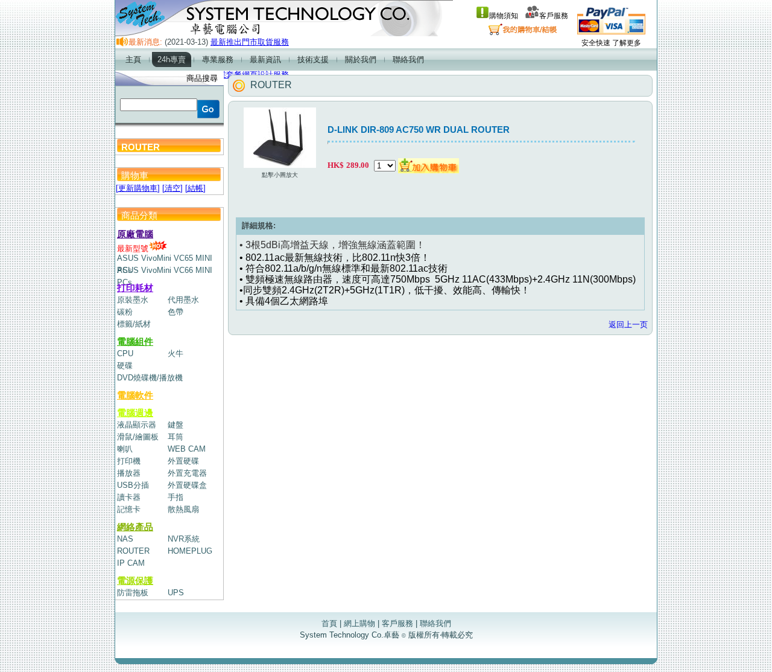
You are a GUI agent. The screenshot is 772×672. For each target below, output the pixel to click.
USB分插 (133, 485)
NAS (125, 538)
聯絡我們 (435, 623)
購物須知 (503, 15)
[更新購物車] (138, 188)
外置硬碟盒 (187, 485)
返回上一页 (628, 324)
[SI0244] (428, 165)
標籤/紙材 (134, 323)
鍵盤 (175, 424)
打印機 (129, 461)
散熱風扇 (183, 509)
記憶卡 (129, 509)
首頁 (329, 623)
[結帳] (195, 188)
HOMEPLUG (190, 550)
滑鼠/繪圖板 (138, 436)
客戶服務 (553, 15)
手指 (175, 497)
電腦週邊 (135, 413)
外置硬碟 (183, 461)
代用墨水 (183, 299)
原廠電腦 (135, 234)
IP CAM (131, 563)
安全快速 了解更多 (611, 43)
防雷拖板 (132, 592)
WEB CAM (187, 448)
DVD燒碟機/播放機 (150, 377)
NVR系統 (184, 538)
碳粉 (125, 311)
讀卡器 (129, 497)
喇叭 (125, 448)
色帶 (175, 311)
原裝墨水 (132, 299)
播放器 (129, 473)
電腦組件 (135, 341)
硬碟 (125, 365)
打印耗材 (135, 288)
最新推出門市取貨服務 (249, 41)
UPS (176, 592)
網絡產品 (135, 527)
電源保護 (135, 580)
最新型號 (132, 248)
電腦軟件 (135, 395)
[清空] (172, 188)
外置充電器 (187, 473)
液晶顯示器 (136, 424)
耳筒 (175, 436)
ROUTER (133, 550)
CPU (125, 353)
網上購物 (359, 623)
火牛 (175, 353)
